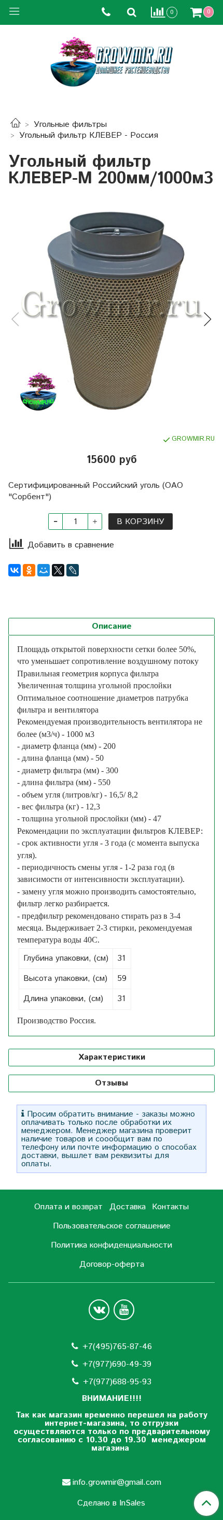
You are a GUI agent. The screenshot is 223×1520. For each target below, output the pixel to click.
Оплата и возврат (68, 1207)
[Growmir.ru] (111, 62)
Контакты (170, 1207)
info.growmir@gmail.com (117, 1482)
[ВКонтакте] (14, 570)
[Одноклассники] (29, 570)
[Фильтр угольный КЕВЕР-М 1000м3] (111, 311)
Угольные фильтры (70, 125)
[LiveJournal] (72, 570)
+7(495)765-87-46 (117, 1347)
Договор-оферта (111, 1264)
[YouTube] (124, 1309)
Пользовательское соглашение (112, 1226)
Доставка (127, 1207)
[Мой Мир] (43, 570)
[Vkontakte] (99, 1309)
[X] (58, 570)
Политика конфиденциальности (111, 1245)
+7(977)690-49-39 (116, 1364)
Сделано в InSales (111, 1503)
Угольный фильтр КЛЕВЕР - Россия (88, 135)
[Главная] (15, 125)
